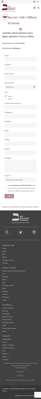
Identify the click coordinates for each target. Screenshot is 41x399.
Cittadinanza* (9, 112)
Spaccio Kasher (33, 207)
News (4, 351)
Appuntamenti (6, 339)
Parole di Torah (7, 319)
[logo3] (9, 8)
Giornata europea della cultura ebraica (13, 271)
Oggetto (7, 149)
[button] (2, 1)
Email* (7, 130)
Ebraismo (5, 311)
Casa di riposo (11, 207)
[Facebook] (34, 1)
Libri (3, 282)
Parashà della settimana (9, 328)
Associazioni (26, 207)
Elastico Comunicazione (32, 395)
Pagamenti (5, 207)
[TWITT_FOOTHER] (20, 232)
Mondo (4, 257)
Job (15, 207)
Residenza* (8, 121)
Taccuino (5, 263)
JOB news (5, 354)
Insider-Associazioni (8, 348)
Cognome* (8, 64)
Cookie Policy (20, 376)
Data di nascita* (9, 83)
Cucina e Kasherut (7, 308)
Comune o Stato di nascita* (13, 103)
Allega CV (8, 176)
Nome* (7, 55)
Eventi (4, 248)
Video (4, 325)
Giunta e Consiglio (8, 345)
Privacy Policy (20, 371)
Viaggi (4, 300)
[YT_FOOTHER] (34, 232)
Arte (3, 274)
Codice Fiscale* (9, 74)
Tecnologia (5, 297)
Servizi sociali (19, 207)
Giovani (4, 342)
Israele (4, 251)
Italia (3, 254)
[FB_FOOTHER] (6, 232)
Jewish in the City (7, 317)
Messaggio (8, 158)
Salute (4, 288)
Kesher (4, 331)
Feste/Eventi (6, 314)
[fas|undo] (20, 29)
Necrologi (5, 359)
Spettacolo (5, 291)
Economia (5, 277)
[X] (37, 1)
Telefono (7, 140)
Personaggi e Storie (8, 260)
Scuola (4, 356)
